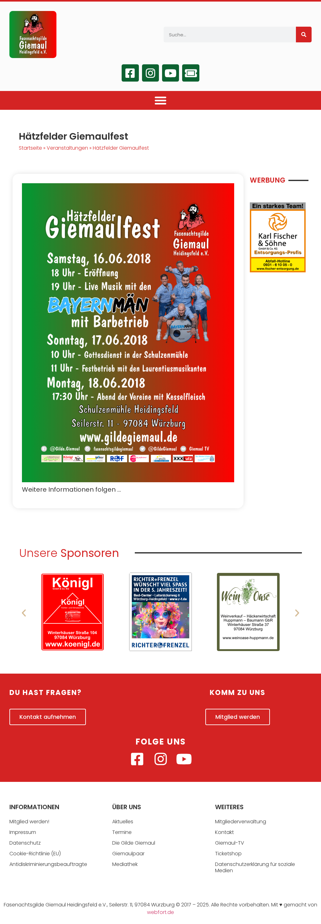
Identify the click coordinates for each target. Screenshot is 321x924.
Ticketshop (228, 853)
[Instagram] (150, 72)
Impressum (22, 832)
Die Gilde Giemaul (133, 843)
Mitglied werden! (29, 821)
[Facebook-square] (130, 72)
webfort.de (160, 912)
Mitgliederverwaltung (240, 821)
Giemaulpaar (128, 853)
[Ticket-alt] (190, 72)
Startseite (30, 148)
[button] (160, 100)
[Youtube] (170, 72)
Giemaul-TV (229, 843)
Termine (122, 832)
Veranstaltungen (67, 148)
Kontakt (224, 832)
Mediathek (125, 864)
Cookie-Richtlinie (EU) (35, 853)
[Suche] (304, 34)
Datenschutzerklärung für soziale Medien (255, 867)
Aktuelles (122, 821)
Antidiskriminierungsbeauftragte (48, 864)
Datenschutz (25, 843)
